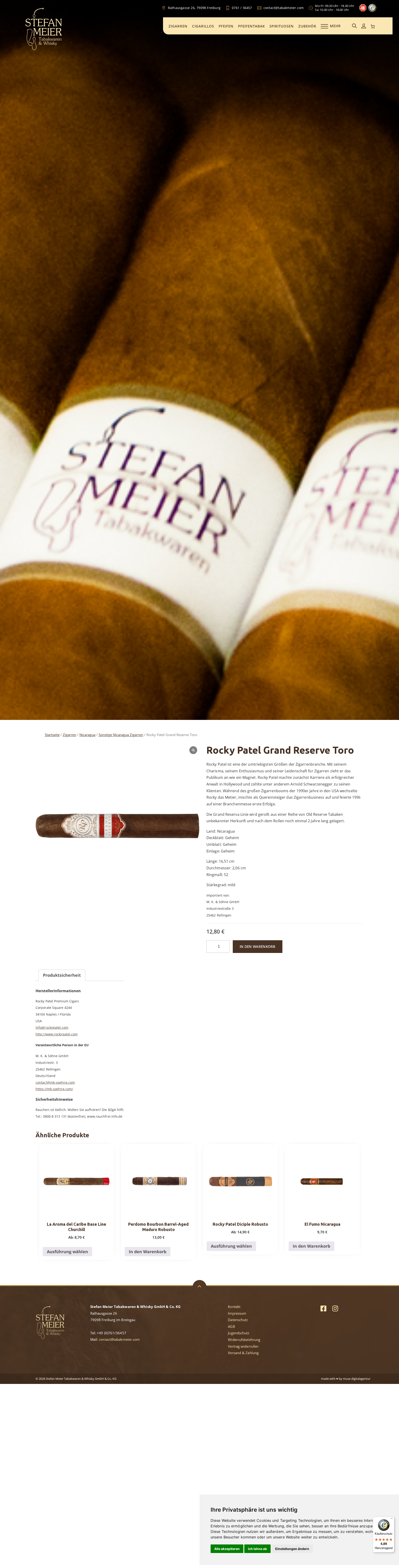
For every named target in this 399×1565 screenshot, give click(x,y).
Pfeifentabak (251, 26)
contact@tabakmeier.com (119, 1339)
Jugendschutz (238, 1333)
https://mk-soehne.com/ (54, 1089)
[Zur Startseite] (43, 49)
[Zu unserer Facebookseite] (323, 1308)
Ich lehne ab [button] (257, 1549)
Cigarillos (203, 26)
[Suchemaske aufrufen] (354, 26)
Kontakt (234, 1306)
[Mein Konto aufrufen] (363, 26)
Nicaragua (87, 734)
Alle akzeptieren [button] (227, 1549)
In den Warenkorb (257, 946)
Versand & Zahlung (243, 1352)
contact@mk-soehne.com (55, 1082)
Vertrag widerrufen (243, 1346)
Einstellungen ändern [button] (292, 1549)
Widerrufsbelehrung (244, 1339)
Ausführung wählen (67, 1251)
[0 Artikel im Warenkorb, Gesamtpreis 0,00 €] (373, 26)
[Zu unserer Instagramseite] (335, 1308)
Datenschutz (238, 1319)
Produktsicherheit (62, 975)
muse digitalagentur (356, 1379)
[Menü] (391, 1519)
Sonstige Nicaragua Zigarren (121, 734)
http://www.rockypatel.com (57, 1034)
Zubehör (307, 26)
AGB (231, 1326)
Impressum (237, 1313)
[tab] (62, 975)
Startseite (52, 734)
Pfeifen (226, 26)
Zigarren (178, 26)
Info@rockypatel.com (52, 1027)
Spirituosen (281, 26)
